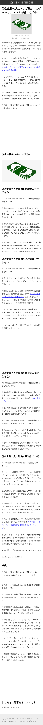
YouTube (10, 721)
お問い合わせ (32, 721)
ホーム (4, 721)
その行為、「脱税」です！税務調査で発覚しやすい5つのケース (21, 525)
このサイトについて (20, 721)
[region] (21, 129)
